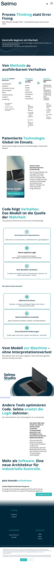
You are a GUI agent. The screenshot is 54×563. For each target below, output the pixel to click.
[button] (51, 3)
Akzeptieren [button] (23, 559)
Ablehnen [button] (31, 559)
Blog (40, 534)
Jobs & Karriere (14, 535)
